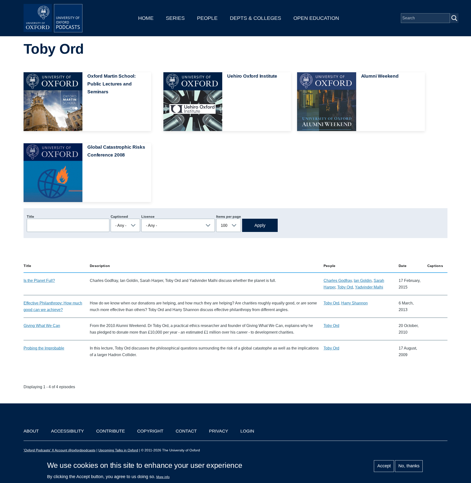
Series (175, 18)
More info (163, 477)
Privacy (218, 431)
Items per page (228, 216)
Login (247, 431)
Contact (186, 431)
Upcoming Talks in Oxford (118, 450)
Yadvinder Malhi (369, 287)
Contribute (110, 431)
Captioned (119, 216)
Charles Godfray (338, 280)
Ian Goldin (363, 280)
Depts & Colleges (255, 18)
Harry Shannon (354, 303)
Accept (384, 466)
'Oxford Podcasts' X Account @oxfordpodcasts (59, 450)
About (31, 431)
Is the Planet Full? (39, 280)
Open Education (316, 18)
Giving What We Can (42, 326)
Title (30, 216)
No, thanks (408, 466)
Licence (148, 216)
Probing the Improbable (44, 348)
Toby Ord (345, 287)
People (207, 18)
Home (146, 18)
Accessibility (67, 431)
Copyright (150, 431)
